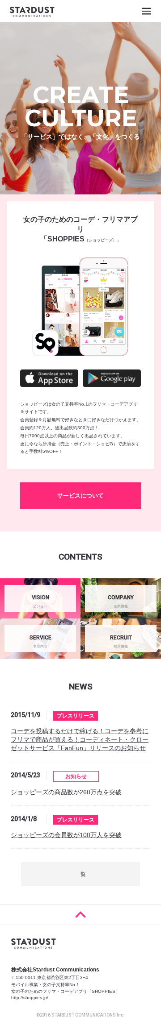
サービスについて (80, 495)
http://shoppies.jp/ (29, 997)
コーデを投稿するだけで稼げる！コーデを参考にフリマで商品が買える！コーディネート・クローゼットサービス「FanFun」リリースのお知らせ (79, 739)
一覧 (80, 874)
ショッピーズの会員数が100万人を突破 (66, 834)
